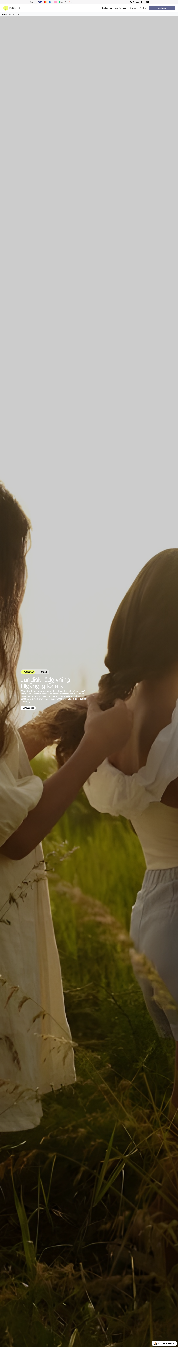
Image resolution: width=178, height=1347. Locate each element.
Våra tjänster (120, 8)
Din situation (106, 8)
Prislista (143, 8)
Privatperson (6, 14)
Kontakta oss (161, 8)
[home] (12, 8)
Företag (16, 14)
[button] (106, 8)
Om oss (132, 8)
